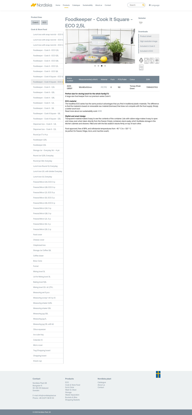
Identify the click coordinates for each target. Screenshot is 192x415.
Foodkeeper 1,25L (40, 140)
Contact (108, 5)
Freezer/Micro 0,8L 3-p (42, 213)
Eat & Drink (69, 387)
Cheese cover (38, 240)
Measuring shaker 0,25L (42, 303)
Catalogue (76, 5)
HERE (100, 111)
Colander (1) (38, 340)
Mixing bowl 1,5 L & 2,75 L (43, 287)
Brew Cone (37, 261)
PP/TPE (104, 87)
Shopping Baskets (72, 400)
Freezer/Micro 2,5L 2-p (42, 229)
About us (98, 5)
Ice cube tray (38, 335)
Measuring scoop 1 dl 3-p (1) (44, 298)
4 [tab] (105, 66)
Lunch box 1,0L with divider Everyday (47, 171)
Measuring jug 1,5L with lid (43, 324)
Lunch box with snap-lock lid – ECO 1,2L (48, 45)
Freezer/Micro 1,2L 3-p (42, 219)
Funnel (35, 266)
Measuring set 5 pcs (41, 292)
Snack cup (37, 361)
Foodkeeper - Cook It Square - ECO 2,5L (48, 82)
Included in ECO (146, 51)
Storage (68, 392)
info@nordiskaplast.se (47, 395)
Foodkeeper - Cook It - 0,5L (44, 92)
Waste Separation (72, 395)
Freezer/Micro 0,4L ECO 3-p (44, 182)
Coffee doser (38, 256)
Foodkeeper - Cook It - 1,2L (43, 103)
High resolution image (148, 41)
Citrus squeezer (39, 329)
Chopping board (39, 356)
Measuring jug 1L (39, 319)
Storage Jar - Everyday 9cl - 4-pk (46, 150)
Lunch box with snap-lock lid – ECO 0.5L (48, 34)
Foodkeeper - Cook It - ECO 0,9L (46, 61)
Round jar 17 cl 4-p (40, 135)
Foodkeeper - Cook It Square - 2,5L (47, 119)
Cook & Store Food (39, 29)
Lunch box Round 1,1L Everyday (45, 166)
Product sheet (145, 36)
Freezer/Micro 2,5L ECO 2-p (44, 203)
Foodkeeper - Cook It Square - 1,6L (46, 113)
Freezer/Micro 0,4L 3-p (42, 208)
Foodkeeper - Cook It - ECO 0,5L (46, 56)
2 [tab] (98, 66)
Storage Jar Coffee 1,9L (42, 250)
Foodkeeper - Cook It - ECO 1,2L (45, 66)
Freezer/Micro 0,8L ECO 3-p (44, 187)
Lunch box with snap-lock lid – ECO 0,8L (48, 40)
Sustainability (88, 5)
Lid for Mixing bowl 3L (41, 277)
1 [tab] (95, 66)
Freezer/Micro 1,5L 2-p (42, 224)
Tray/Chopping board (41, 350)
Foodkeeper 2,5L (39, 145)
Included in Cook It (147, 46)
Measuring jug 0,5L (40, 314)
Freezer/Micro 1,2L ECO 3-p (44, 192)
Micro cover (38, 345)
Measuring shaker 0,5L (42, 308)
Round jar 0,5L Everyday (42, 161)
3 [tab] (102, 66)
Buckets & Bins (71, 397)
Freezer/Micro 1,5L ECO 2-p (44, 198)
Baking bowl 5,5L (40, 282)
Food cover (37, 235)
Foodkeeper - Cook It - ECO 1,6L (45, 71)
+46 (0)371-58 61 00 (46, 398)
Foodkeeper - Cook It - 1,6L (43, 108)
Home (58, 5)
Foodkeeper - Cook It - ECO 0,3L (46, 50)
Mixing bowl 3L (39, 271)
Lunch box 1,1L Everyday (42, 177)
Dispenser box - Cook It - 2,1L (44, 129)
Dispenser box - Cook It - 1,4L (44, 124)
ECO (44, 22)
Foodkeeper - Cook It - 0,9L (44, 98)
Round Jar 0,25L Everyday (43, 156)
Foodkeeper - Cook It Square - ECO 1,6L (48, 77)
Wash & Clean (70, 390)
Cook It (35, 22)
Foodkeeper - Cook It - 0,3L (44, 87)
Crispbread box (39, 245)
